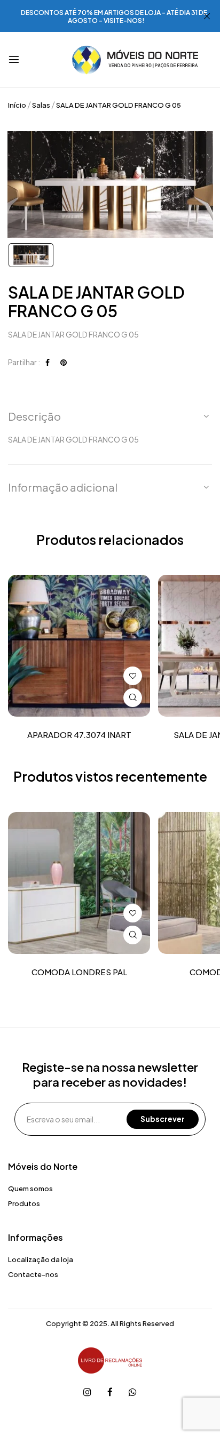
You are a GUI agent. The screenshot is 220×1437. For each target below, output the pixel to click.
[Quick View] (132, 697)
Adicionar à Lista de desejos (132, 676)
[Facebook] (47, 362)
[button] (110, 416)
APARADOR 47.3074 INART (79, 735)
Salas (41, 105)
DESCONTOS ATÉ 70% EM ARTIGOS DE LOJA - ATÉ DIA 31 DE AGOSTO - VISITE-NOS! (114, 17)
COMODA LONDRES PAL (79, 972)
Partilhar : (24, 362)
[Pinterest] (63, 362)
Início (17, 105)
